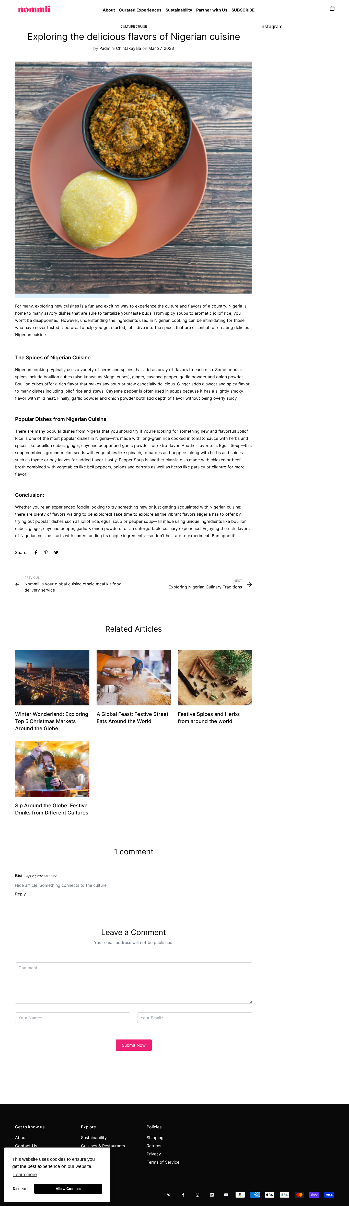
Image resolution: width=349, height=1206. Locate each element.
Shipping (155, 1137)
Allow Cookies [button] (68, 1189)
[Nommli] (34, 7)
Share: (21, 552)
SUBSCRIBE (243, 10)
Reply (20, 893)
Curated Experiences (140, 10)
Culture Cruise (134, 26)
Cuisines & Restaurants (103, 1145)
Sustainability (179, 10)
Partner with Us (211, 10)
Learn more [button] (25, 1174)
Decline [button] (19, 1189)
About (109, 10)
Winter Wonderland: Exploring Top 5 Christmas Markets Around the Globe (51, 721)
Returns (154, 1145)
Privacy (154, 1153)
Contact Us (26, 1145)
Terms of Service (163, 1162)
